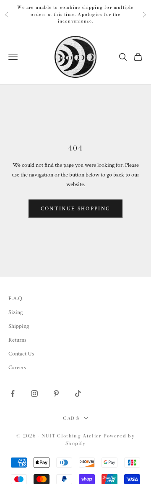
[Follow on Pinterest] (56, 393)
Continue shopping (76, 208)
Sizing (15, 312)
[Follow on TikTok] (78, 393)
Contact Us (21, 354)
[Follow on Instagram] (34, 393)
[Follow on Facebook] (12, 393)
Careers (17, 367)
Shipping (18, 326)
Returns (17, 340)
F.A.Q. (15, 298)
